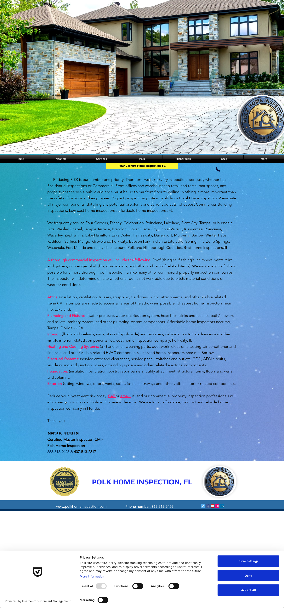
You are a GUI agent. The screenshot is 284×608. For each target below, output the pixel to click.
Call (112, 396)
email (125, 396)
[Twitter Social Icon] (203, 506)
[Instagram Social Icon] (217, 506)
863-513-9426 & (60, 451)
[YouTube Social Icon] (212, 506)
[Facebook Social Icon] (208, 506)
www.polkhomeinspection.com (81, 506)
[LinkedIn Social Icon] (222, 506)
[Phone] (218, 169)
